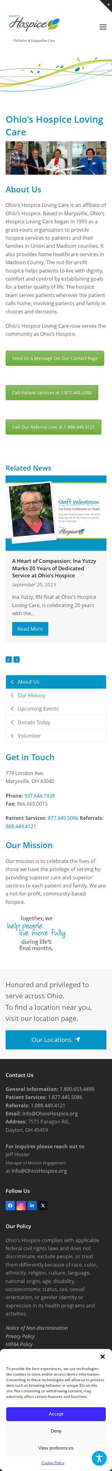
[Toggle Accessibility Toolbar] (99, 1458)
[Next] (16, 659)
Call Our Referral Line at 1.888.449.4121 (53, 427)
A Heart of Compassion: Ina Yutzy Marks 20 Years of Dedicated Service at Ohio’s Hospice (54, 568)
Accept (56, 1413)
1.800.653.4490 (76, 1089)
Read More (30, 628)
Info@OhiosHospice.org (49, 1113)
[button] (103, 1357)
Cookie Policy (53, 1462)
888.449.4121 (21, 826)
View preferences (56, 1448)
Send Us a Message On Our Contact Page (55, 358)
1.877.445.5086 (64, 1097)
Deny (56, 1431)
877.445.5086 (63, 818)
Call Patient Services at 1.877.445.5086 (52, 393)
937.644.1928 (39, 795)
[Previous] (9, 659)
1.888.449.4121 (47, 1105)
